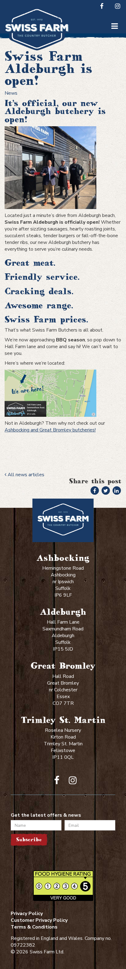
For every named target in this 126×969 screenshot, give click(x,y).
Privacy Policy (27, 913)
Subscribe (29, 839)
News (11, 93)
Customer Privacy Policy (39, 920)
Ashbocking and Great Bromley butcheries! (50, 430)
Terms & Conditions (34, 927)
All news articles (25, 474)
